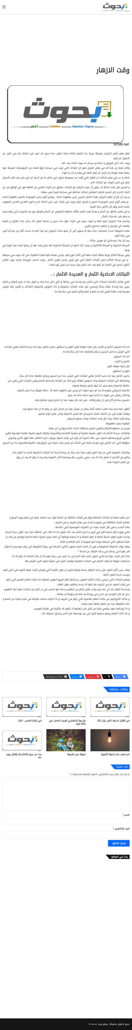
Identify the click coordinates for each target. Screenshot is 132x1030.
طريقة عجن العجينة (76, 754)
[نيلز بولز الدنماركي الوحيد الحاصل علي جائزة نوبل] (65, 706)
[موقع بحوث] (114, 7)
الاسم (126, 815)
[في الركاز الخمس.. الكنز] (22, 706)
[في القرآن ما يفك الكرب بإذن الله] (110, 706)
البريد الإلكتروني (121, 829)
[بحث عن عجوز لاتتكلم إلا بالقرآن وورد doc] (22, 740)
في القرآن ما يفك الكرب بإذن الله (113, 720)
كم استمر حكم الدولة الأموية (115, 754)
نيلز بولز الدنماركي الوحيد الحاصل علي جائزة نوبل (67, 722)
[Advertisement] (66, 39)
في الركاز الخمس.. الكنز (30, 720)
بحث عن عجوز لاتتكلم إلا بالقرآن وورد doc (24, 756)
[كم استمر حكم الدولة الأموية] (110, 740)
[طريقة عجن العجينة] (65, 740)
